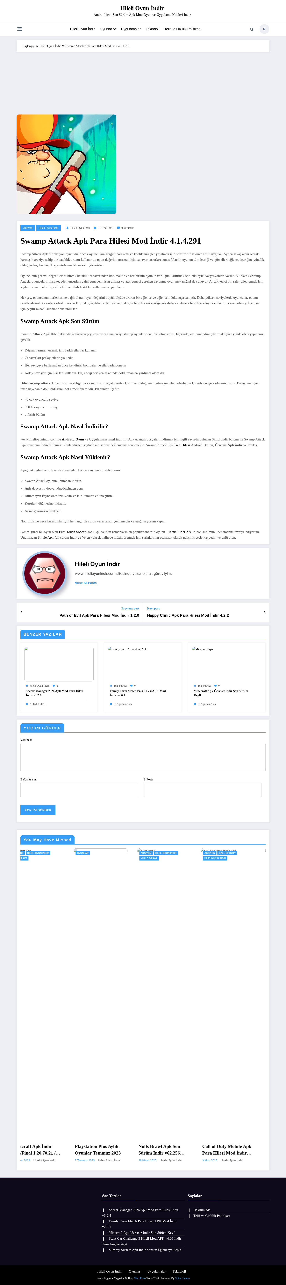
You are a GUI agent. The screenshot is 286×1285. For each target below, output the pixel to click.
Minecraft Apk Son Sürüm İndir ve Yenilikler (247, 1150)
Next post (153, 608)
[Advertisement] (143, 81)
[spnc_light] (264, 29)
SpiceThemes (182, 1278)
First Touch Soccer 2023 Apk (79, 532)
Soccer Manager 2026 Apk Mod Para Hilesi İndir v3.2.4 (54, 693)
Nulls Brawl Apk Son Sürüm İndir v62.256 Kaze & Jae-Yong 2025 (53, 1150)
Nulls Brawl (41, 858)
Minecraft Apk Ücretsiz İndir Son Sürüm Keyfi (221, 693)
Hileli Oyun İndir (142, 8)
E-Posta (148, 779)
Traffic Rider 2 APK (181, 532)
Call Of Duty (119, 853)
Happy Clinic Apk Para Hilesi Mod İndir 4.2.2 (188, 615)
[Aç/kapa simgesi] (19, 29)
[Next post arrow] (264, 612)
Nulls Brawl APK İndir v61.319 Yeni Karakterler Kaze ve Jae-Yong (183, 1150)
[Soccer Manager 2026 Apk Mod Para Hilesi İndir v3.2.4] (59, 664)
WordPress (140, 1278)
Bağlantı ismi (28, 779)
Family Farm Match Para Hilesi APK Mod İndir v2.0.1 (138, 693)
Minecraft (256, 853)
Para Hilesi (182, 445)
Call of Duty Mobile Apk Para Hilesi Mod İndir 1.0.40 (118, 1150)
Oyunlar (106, 29)
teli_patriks (120, 685)
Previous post (130, 608)
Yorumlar (26, 740)
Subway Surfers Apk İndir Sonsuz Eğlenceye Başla (145, 1250)
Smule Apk (46, 537)
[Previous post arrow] (21, 612)
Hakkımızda (202, 1210)
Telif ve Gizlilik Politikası (182, 29)
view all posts (86, 583)
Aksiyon (27, 227)
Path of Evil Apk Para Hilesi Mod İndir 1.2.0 (99, 615)
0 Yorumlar (127, 227)
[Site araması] (252, 29)
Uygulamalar (131, 29)
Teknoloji (152, 29)
